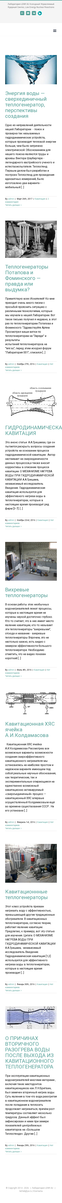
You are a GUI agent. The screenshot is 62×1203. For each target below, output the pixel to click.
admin (11, 199)
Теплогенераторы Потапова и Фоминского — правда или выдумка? (26, 278)
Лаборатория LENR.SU (42, 1188)
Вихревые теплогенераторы (26, 592)
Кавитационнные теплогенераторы (26, 894)
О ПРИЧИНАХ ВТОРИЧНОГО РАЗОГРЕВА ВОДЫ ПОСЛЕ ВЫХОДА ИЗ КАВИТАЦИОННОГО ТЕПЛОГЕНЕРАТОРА (29, 1052)
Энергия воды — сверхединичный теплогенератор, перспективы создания (26, 104)
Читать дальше (12, 205)
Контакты (38, 1191)
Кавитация (40, 199)
